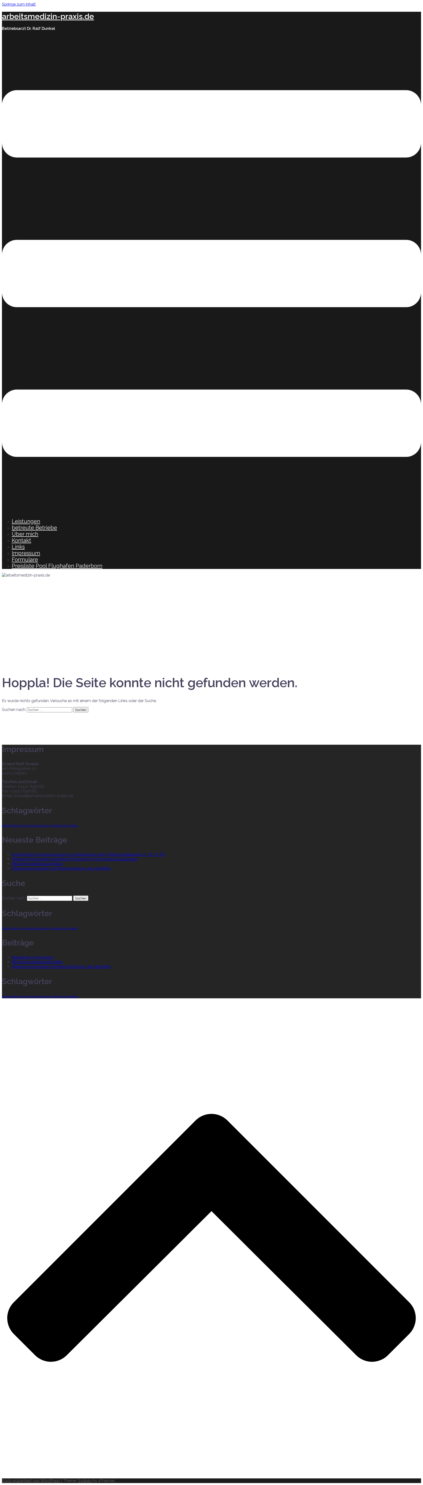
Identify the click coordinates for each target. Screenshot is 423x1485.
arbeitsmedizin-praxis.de (48, 16)
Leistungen (26, 521)
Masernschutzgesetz (65, 825)
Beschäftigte (10, 825)
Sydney (85, 1480)
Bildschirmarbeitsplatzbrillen (37, 863)
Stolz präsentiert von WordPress (31, 1480)
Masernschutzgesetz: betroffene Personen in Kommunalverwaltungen (75, 859)
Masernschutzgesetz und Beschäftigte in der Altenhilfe (61, 868)
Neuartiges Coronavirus (33, 957)
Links (18, 546)
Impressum (26, 553)
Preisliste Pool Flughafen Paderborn (57, 566)
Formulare (25, 559)
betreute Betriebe (34, 527)
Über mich (25, 534)
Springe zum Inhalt (19, 4)
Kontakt (21, 540)
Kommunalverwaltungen (35, 825)
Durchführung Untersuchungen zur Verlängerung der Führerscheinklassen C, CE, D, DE (88, 854)
